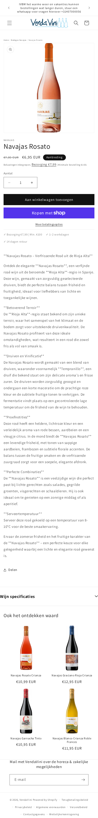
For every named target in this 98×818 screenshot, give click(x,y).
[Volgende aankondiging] (89, 8)
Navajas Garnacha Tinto (25, 738)
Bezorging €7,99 (44, 164)
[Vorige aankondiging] (9, 8)
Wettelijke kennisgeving (64, 814)
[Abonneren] (83, 779)
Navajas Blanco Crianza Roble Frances (72, 740)
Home (6, 40)
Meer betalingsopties (49, 224)
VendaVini (26, 799)
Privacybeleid (23, 807)
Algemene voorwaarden (50, 807)
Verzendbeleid (79, 807)
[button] (9, 23)
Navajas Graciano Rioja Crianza (72, 675)
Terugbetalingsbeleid (75, 799)
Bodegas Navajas (18, 40)
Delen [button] (12, 570)
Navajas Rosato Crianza (26, 675)
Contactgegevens (34, 814)
